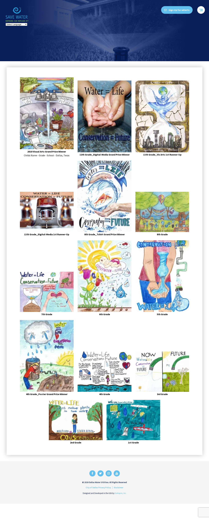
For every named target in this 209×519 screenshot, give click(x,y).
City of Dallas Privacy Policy (98, 487)
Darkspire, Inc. (120, 493)
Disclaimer (118, 487)
